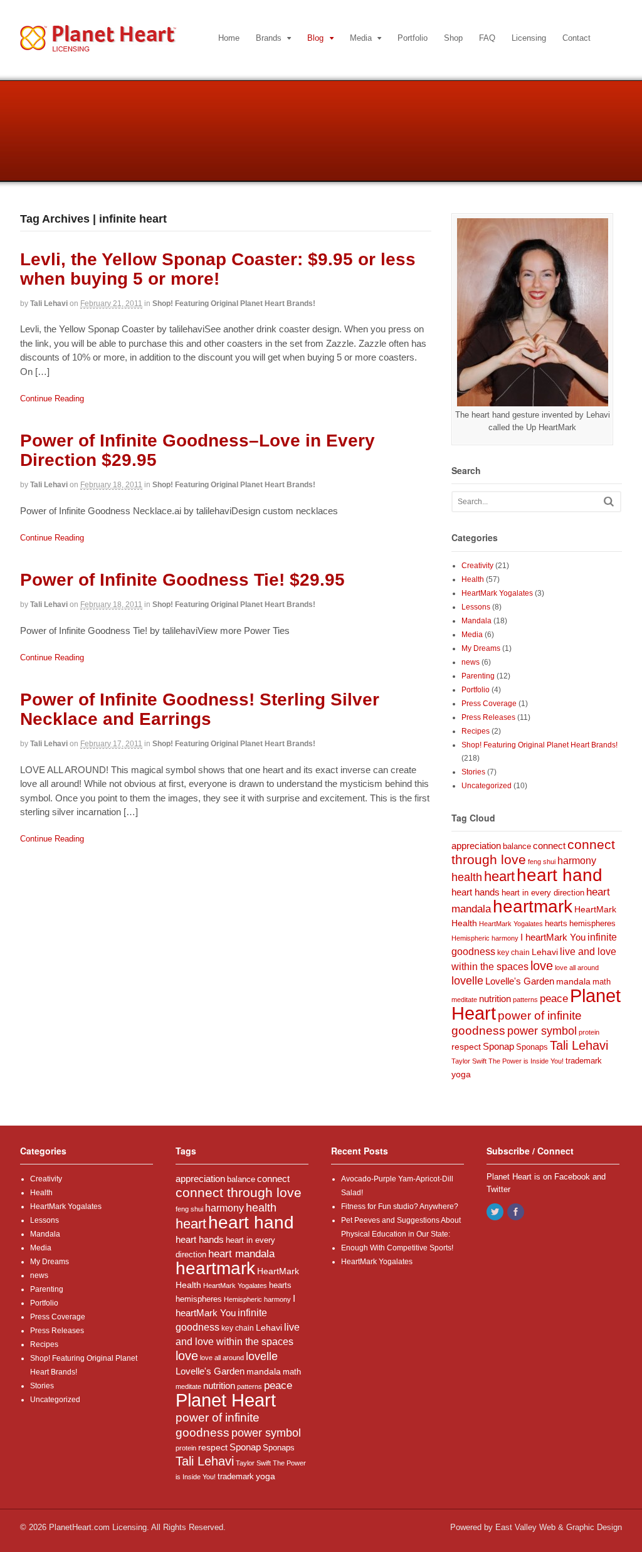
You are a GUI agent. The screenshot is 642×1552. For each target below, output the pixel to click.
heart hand (560, 875)
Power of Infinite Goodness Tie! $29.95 (182, 579)
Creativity (477, 565)
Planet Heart (226, 1400)
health (466, 877)
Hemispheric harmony (484, 938)
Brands (269, 38)
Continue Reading (52, 398)
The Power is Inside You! (526, 1061)
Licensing (529, 38)
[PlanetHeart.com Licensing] (98, 45)
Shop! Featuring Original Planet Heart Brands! (233, 303)
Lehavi (545, 952)
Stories (473, 772)
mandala (573, 981)
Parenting (478, 676)
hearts (556, 923)
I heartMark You (553, 937)
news (470, 662)
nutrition (495, 998)
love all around (577, 967)
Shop (453, 38)
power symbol (542, 1031)
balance (517, 846)
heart (499, 876)
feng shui (541, 861)
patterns (525, 999)
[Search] (609, 501)
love (541, 966)
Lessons (475, 607)
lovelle (467, 980)
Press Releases (488, 717)
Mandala (476, 620)
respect (466, 1047)
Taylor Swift (469, 1061)
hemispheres (592, 923)
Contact (576, 38)
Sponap (498, 1047)
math (601, 981)
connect (549, 845)
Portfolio (412, 38)
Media (361, 38)
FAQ (487, 38)
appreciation (476, 846)
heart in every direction (543, 893)
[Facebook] (516, 1212)
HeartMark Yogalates (497, 593)
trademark (584, 1060)
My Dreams (480, 648)
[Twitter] (496, 1212)
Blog (315, 38)
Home (228, 38)
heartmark (532, 906)
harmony (576, 860)
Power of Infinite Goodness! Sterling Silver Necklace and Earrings (199, 709)
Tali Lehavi (49, 303)
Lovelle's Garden (519, 981)
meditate (464, 999)
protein (589, 1032)
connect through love (239, 1192)
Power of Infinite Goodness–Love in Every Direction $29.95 (197, 450)
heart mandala (241, 1254)
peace (554, 999)
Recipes (475, 731)
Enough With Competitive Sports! (397, 1247)
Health (472, 579)
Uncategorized (486, 785)
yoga (461, 1074)
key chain (513, 952)
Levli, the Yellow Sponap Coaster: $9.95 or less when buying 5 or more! (218, 269)
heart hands (475, 892)
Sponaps (532, 1047)
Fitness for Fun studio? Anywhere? (399, 1206)
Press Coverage (489, 703)
